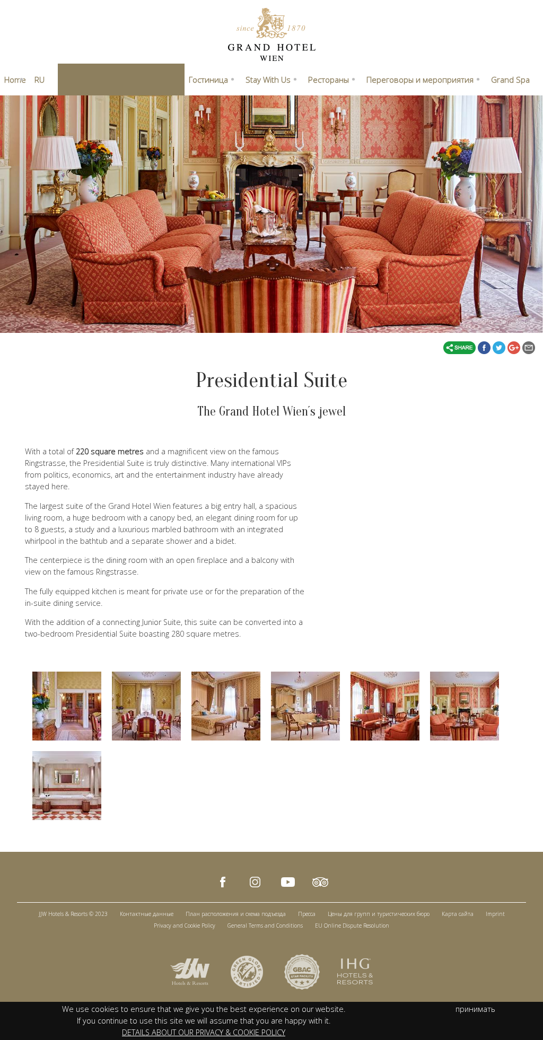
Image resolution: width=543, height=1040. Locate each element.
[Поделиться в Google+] (514, 346)
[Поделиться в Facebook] (485, 346)
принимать (475, 1009)
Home (15, 79)
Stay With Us (268, 79)
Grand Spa (510, 79)
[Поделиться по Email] (528, 346)
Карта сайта (458, 914)
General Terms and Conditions (265, 925)
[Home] (272, 33)
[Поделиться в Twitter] (500, 346)
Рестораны (328, 79)
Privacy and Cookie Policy (184, 925)
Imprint (495, 914)
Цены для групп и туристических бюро (379, 914)
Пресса (307, 914)
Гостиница (208, 79)
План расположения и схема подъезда (236, 914)
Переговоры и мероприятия (420, 79)
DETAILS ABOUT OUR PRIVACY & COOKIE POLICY (203, 1032)
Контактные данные (146, 914)
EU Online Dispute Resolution (352, 925)
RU (39, 79)
